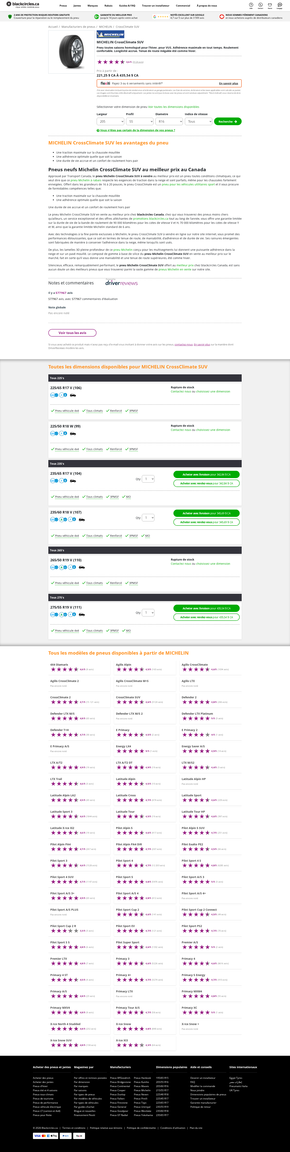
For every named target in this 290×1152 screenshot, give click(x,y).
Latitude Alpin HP (194, 779)
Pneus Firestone (119, 1102)
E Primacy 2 (189, 730)
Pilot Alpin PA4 (60, 844)
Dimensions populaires (171, 1067)
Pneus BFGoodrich (120, 1078)
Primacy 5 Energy (193, 975)
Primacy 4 (188, 958)
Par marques (81, 1086)
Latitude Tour (125, 811)
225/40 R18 (162, 1094)
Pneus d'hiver (40, 1086)
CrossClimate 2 (60, 697)
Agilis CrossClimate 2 (64, 681)
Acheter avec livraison (206, 475)
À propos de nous (207, 5)
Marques (93, 5)
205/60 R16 (162, 1086)
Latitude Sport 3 (61, 811)
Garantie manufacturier (203, 1102)
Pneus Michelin (142, 1090)
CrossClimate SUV (128, 697)
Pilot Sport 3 (58, 860)
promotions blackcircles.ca (150, 218)
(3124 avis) (138, 62)
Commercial (183, 5)
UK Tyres (234, 1090)
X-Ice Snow (123, 1024)
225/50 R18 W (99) (65, 426)
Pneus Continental (120, 1086)
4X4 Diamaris (59, 664)
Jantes (77, 5)
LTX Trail (56, 779)
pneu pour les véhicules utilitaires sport (188, 184)
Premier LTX (58, 958)
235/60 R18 (162, 1111)
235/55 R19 (162, 1107)
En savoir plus (228, 83)
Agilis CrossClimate (195, 664)
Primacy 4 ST (59, 975)
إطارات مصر (235, 1082)
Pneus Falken (117, 1098)
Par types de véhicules (86, 1102)
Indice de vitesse (196, 114)
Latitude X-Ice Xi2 (62, 828)
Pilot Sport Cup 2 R (63, 926)
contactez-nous (184, 344)
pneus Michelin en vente (175, 269)
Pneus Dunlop (117, 1094)
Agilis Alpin (123, 664)
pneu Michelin (123, 250)
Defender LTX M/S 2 (129, 713)
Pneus (63, 5)
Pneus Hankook (142, 1078)
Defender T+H (59, 730)
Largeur (102, 114)
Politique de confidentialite (141, 1128)
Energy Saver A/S (193, 746)
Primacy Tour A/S (128, 1008)
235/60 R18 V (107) (65, 512)
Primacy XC (189, 1008)
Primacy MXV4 (60, 1008)
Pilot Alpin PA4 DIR (129, 844)
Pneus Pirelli (140, 1098)
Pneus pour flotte (42, 1115)
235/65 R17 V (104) (65, 473)
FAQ (192, 1082)
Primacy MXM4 (192, 991)
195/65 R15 (162, 1078)
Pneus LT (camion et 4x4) (46, 1111)
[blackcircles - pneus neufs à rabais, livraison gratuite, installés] (27, 5)
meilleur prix (185, 265)
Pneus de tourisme (43, 1098)
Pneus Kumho (141, 1082)
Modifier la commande (202, 1086)
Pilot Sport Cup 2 (127, 909)
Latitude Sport (191, 795)
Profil (130, 114)
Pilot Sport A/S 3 (193, 877)
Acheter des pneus (43, 1078)
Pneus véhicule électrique (47, 1107)
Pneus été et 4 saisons (45, 1090)
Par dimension (82, 1082)
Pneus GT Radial (119, 1115)
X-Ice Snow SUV (61, 1040)
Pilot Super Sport (127, 942)
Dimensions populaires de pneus (208, 1094)
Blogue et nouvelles (84, 1111)
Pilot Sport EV (125, 926)
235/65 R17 (162, 1115)
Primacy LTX (124, 991)
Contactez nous (181, 391)
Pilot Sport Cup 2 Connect (199, 909)
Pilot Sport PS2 (192, 926)
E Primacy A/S (59, 746)
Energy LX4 (123, 746)
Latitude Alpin (125, 779)
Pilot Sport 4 (124, 860)
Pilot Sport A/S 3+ (62, 893)
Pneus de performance (45, 1102)
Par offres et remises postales (90, 1078)
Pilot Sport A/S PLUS (64, 909)
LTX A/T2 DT (124, 762)
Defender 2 (189, 697)
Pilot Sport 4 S (191, 860)
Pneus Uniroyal (142, 1107)
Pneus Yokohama (143, 1115)
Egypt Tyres (235, 1078)
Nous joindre (197, 1090)
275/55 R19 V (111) (65, 607)
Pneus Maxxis (141, 1086)
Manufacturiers (120, 1067)
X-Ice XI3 (122, 1040)
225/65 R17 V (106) (65, 387)
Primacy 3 (122, 958)
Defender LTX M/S (62, 713)
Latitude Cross (126, 795)
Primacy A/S (58, 991)
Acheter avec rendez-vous (206, 483)
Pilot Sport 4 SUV (62, 877)
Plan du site (196, 1128)
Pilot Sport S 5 (60, 942)
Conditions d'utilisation (172, 1128)
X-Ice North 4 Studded (65, 1024)
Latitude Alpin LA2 (63, 795)
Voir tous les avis (72, 332)
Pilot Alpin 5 (124, 828)
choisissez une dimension (213, 391)
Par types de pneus (84, 1094)
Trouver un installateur (155, 5)
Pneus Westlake (142, 1111)
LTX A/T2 (56, 762)
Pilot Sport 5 (124, 877)
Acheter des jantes (43, 1082)
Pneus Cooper (117, 1090)
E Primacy (122, 730)
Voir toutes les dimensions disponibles (173, 107)
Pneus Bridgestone (120, 1082)
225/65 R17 (162, 1102)
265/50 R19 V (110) (65, 560)
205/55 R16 (162, 1082)
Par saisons (80, 1090)
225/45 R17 (162, 1098)
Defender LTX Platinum (197, 713)
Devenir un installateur (202, 1078)
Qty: (138, 479)
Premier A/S (190, 942)
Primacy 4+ (123, 975)
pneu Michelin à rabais (86, 180)
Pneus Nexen (141, 1094)
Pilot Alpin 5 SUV (193, 828)
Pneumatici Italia (238, 1086)
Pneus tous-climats (43, 1094)
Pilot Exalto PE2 (192, 844)
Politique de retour (200, 1107)
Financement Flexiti (84, 1115)
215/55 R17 (162, 1090)
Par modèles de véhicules (88, 1098)
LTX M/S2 (188, 762)
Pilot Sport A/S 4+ (194, 893)
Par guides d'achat (84, 1107)
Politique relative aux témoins (106, 1128)
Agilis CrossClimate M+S (132, 681)
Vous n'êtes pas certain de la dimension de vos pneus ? (137, 130)
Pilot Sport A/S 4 (127, 893)
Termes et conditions (73, 1128)
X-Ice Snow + (190, 1024)
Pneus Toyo (140, 1102)
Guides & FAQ (127, 5)
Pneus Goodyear (119, 1111)
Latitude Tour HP (193, 811)
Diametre (161, 114)
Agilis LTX (188, 681)
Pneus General (118, 1107)
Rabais (108, 5)
